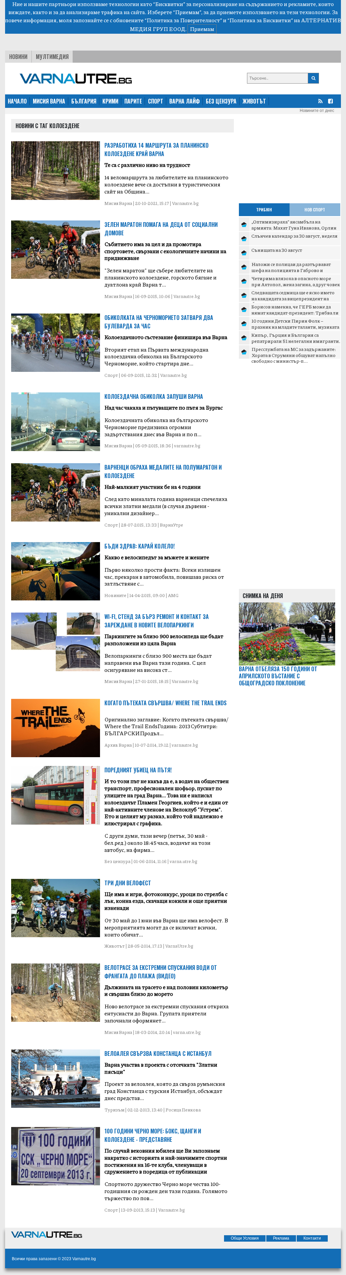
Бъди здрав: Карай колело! (139, 546)
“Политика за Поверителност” (183, 20)
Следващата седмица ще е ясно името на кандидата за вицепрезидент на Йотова (293, 298)
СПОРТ (155, 101)
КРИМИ (110, 101)
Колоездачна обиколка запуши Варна (153, 396)
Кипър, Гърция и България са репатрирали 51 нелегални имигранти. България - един (295, 340)
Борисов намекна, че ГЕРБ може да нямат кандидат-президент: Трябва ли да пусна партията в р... (295, 312)
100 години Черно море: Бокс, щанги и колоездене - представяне (152, 1135)
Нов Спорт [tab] (314, 209)
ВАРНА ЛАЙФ (184, 101)
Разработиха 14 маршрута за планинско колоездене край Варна (156, 149)
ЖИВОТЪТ (254, 101)
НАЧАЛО (17, 101)
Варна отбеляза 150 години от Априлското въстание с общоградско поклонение (278, 675)
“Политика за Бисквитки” (260, 20)
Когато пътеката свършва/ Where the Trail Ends (165, 703)
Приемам (202, 29)
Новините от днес (317, 110)
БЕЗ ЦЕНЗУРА (221, 101)
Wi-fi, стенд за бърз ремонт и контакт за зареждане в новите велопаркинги (156, 621)
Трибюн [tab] (264, 209)
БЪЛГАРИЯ (83, 101)
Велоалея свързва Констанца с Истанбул (158, 1053)
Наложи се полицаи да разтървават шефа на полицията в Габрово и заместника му (291, 270)
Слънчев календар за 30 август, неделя (294, 235)
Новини (18, 57)
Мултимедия (52, 57)
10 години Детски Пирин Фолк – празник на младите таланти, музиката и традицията (295, 326)
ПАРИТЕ (133, 101)
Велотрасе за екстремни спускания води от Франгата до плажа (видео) (160, 971)
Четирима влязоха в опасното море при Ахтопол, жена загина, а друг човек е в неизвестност (295, 284)
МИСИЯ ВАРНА (49, 101)
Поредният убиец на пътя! (138, 770)
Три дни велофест (127, 883)
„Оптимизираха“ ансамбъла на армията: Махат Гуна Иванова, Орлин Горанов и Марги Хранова (294, 227)
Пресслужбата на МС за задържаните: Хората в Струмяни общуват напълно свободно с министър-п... (293, 355)
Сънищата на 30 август (276, 249)
